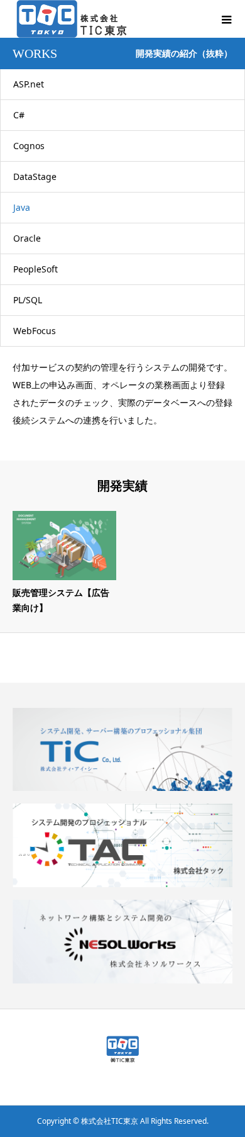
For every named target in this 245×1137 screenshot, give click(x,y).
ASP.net (28, 84)
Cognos (29, 146)
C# (18, 115)
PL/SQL (27, 300)
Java (21, 207)
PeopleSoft (35, 269)
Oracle (27, 238)
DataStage (35, 176)
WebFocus (34, 331)
